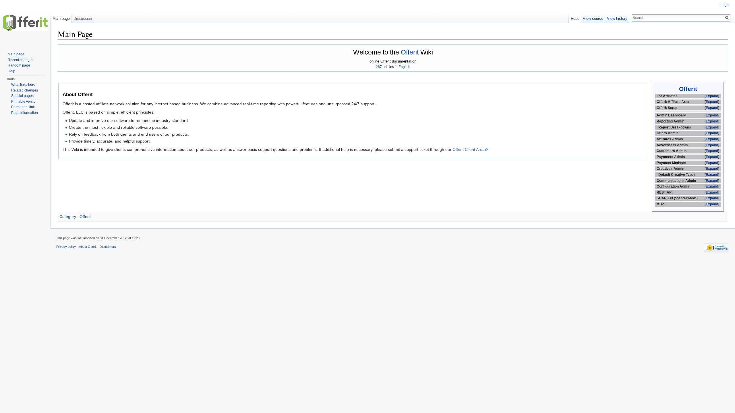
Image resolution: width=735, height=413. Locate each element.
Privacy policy (66, 246)
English (404, 67)
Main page (61, 18)
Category (67, 216)
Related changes (24, 90)
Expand (712, 96)
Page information (24, 113)
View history (617, 18)
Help (11, 71)
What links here (23, 85)
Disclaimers (108, 246)
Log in (725, 5)
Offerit (410, 52)
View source (593, 18)
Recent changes (20, 60)
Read (575, 18)
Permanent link (23, 107)
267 (379, 67)
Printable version (24, 102)
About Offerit (87, 246)
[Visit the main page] (25, 23)
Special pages (22, 96)
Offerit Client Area (468, 149)
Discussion (83, 18)
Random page (19, 65)
